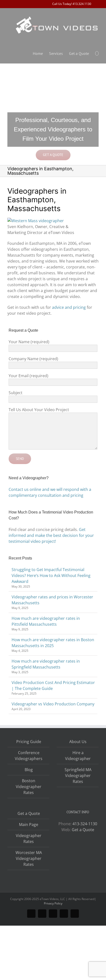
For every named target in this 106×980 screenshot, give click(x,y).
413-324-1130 (84, 823)
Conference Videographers (28, 755)
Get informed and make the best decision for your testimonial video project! (51, 535)
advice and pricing (69, 307)
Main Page (28, 824)
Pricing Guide (28, 741)
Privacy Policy (53, 903)
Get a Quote (29, 813)
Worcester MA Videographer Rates (29, 858)
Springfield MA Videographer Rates (78, 775)
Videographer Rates (28, 838)
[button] (97, 53)
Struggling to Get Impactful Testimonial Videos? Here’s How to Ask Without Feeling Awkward (51, 575)
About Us (78, 741)
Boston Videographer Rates (28, 786)
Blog (29, 769)
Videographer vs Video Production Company (53, 704)
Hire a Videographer (78, 755)
